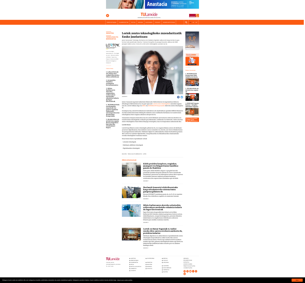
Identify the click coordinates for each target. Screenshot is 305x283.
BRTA (144, 105)
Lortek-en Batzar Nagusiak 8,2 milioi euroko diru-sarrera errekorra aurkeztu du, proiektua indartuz (162, 231)
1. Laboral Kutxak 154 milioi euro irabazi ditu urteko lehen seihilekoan (112, 74)
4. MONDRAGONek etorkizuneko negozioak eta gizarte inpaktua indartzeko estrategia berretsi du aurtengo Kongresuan (112, 110)
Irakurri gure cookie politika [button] (124, 280)
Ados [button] (297, 280)
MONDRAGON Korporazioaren (146, 17)
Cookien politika (187, 268)
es (193, 22)
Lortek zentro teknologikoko (161, 104)
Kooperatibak (150, 258)
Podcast (157, 22)
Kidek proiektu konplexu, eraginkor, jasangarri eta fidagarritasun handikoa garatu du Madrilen (160, 166)
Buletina (165, 272)
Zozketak (133, 270)
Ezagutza (149, 268)
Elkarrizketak (123, 22)
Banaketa (149, 266)
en (196, 22)
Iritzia (133, 22)
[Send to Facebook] (178, 97)
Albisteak (133, 258)
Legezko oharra (187, 264)
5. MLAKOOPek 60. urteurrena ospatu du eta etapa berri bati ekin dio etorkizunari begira (112, 123)
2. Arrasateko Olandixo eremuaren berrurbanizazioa (112, 82)
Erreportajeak (111, 22)
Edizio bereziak (167, 267)
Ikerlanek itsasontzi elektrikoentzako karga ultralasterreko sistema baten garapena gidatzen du (160, 189)
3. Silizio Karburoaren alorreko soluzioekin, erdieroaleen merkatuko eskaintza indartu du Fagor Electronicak (112, 95)
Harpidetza (166, 269)
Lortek (144, 154)
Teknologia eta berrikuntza (112, 38)
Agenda (140, 22)
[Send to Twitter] (182, 97)
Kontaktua (186, 262)
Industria (110, 33)
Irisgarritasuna (187, 260)
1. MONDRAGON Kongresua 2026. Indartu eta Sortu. (191, 75)
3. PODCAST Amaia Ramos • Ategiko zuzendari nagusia (192, 105)
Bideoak (165, 258)
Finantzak (149, 262)
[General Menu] (107, 15)
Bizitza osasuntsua (136, 266)
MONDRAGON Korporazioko (156, 105)
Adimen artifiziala (169, 22)
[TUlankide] (149, 15)
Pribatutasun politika (189, 266)
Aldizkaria (149, 22)
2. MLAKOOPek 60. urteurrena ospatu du (192, 90)
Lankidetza (133, 268)
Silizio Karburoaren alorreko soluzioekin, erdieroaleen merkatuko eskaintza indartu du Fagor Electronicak (162, 207)
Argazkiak (166, 262)
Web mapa (186, 258)
